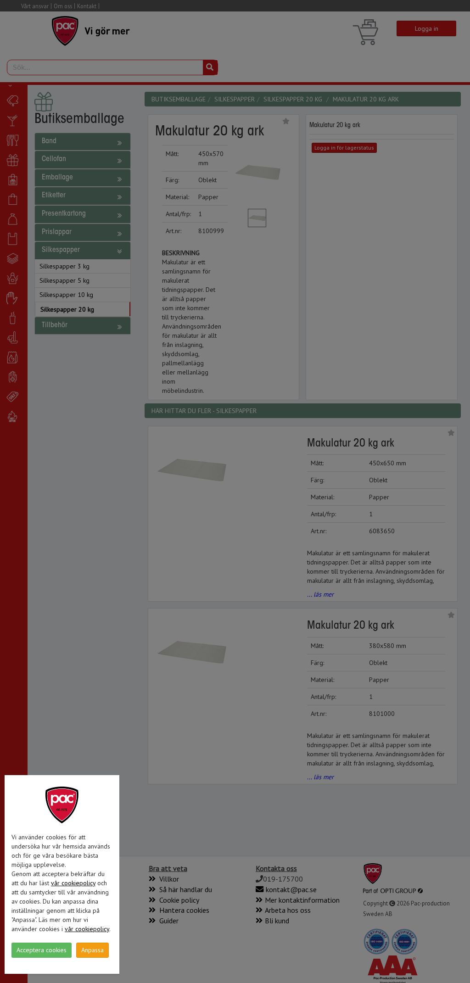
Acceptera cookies (42, 950)
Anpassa (92, 950)
